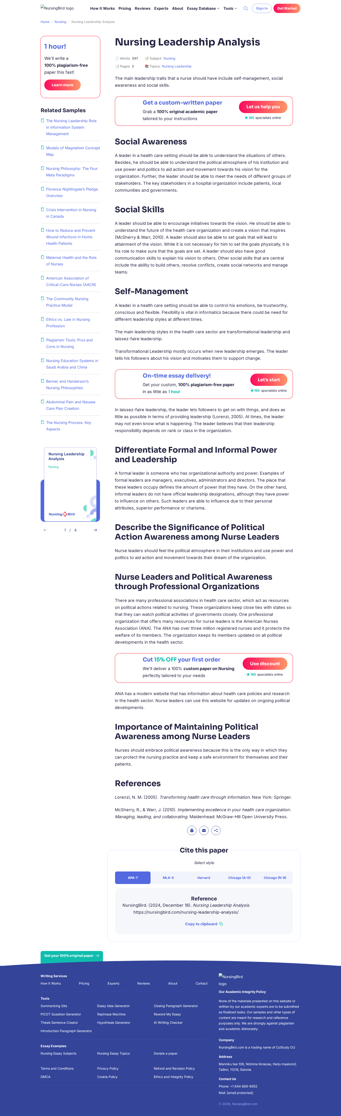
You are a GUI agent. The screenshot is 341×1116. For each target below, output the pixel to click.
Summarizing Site (54, 1006)
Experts (161, 8)
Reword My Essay (167, 1014)
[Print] (191, 830)
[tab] (133, 877)
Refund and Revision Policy (174, 1068)
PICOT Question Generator (61, 1014)
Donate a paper (165, 1053)
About (177, 8)
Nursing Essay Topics (113, 1053)
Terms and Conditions (57, 1068)
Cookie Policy (107, 1077)
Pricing (125, 8)
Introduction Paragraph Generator (66, 1031)
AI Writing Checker (168, 1022)
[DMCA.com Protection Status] (132, 1103)
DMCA (46, 1077)
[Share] (216, 830)
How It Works (102, 8)
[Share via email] (204, 830)
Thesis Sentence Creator (59, 1022)
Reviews (143, 8)
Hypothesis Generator (113, 1022)
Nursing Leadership (177, 66)
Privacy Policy (108, 1068)
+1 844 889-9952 (243, 1086)
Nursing (169, 58)
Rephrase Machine (111, 1014)
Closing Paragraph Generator (176, 1006)
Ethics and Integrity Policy (173, 1077)
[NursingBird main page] (60, 8)
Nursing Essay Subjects (58, 1053)
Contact (202, 983)
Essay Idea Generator (113, 1006)
